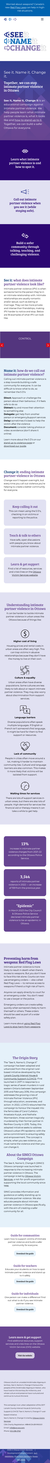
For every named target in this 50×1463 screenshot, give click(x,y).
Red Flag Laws (18, 7)
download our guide (15, 446)
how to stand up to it (28, 120)
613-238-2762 (15, 1431)
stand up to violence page (18, 442)
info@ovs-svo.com (17, 1428)
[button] (2, 345)
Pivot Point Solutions (23, 1456)
